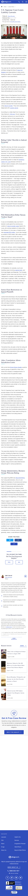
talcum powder (8, 105)
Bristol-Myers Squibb (16, 367)
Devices (17, 840)
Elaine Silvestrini (11, 16)
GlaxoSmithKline (20, 477)
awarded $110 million (9, 232)
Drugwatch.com (6, 2)
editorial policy (9, 626)
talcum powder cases (13, 226)
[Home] (1, 6)
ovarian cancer (14, 108)
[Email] (25, 576)
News (5, 6)
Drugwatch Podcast (20, 843)
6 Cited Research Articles (15, 21)
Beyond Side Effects (20, 850)
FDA (2, 840)
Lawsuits (3, 837)
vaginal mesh (18, 270)
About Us (3, 850)
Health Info (18, 837)
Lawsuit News (11, 6)
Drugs (2, 847)
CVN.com (12, 114)
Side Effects (18, 847)
